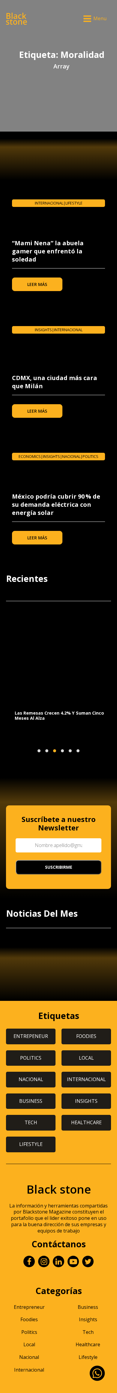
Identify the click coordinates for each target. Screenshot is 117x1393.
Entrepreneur (29, 1307)
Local (29, 1344)
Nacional (71, 456)
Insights (43, 329)
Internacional (49, 203)
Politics (90, 456)
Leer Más (37, 284)
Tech (88, 1332)
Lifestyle (73, 203)
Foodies (29, 1319)
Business (88, 1307)
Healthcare (88, 1344)
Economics (30, 456)
